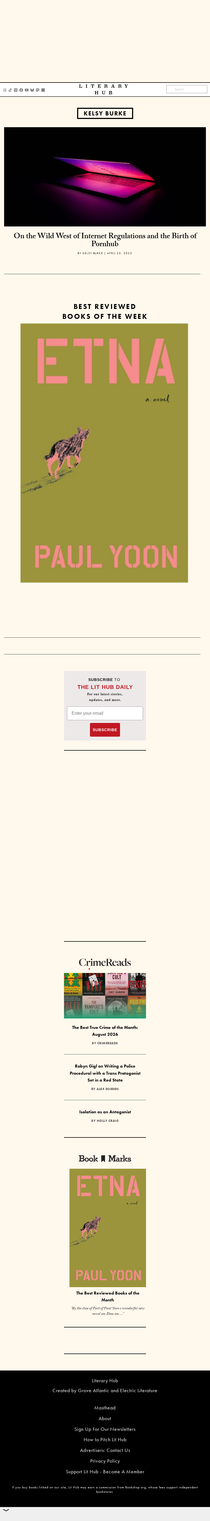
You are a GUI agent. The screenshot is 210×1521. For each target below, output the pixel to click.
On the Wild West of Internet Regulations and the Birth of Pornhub (105, 241)
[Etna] (104, 453)
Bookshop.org (135, 1487)
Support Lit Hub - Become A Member (105, 1471)
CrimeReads (107, 1043)
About (105, 1418)
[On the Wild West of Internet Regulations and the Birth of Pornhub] (105, 176)
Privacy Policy (105, 1461)
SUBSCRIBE (105, 730)
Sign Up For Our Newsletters (105, 1429)
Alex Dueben (108, 1089)
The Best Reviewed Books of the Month (107, 1296)
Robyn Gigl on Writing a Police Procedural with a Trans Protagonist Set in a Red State (105, 1073)
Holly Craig (108, 1121)
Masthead (105, 1407)
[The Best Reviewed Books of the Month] (107, 1228)
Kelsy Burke (105, 113)
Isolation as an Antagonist (105, 1112)
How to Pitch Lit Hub (105, 1439)
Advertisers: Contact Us (105, 1450)
